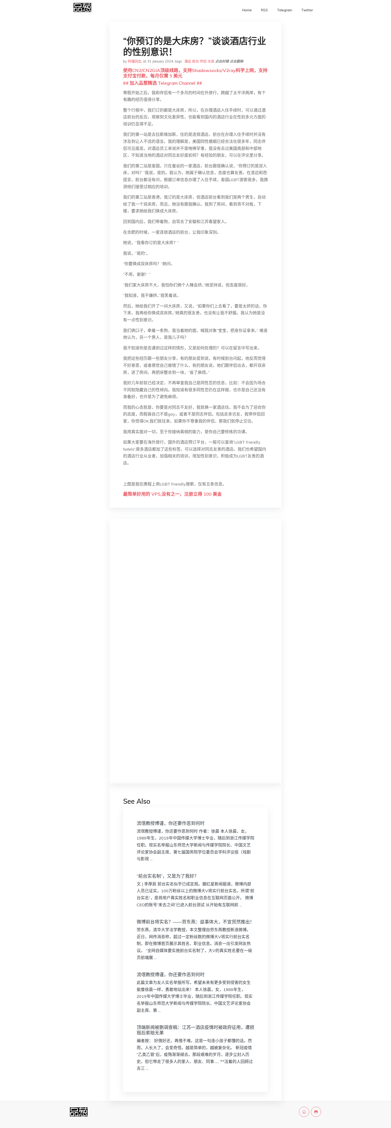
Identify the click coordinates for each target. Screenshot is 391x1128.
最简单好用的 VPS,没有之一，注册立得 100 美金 (172, 494)
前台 (195, 61)
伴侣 (203, 61)
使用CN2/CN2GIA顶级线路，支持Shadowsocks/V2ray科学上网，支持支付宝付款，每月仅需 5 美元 (195, 73)
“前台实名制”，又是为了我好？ (168, 876)
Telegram (284, 10)
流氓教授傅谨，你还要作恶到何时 (171, 823)
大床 (210, 61)
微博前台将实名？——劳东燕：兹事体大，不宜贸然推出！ (195, 922)
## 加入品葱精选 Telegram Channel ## (162, 83)
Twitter (307, 10)
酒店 (187, 61)
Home (247, 10)
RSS (264, 10)
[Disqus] (195, 593)
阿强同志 (134, 61)
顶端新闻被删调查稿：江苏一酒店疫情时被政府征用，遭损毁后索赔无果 (195, 1030)
